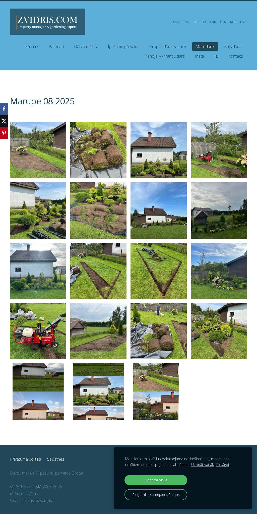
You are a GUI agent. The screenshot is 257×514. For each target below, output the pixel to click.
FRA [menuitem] (186, 22)
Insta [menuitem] (199, 56)
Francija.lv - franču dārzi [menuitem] (164, 56)
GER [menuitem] (223, 22)
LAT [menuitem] (195, 22)
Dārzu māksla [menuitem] (86, 46)
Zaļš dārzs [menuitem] (233, 46)
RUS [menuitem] (233, 22)
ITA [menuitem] (204, 22)
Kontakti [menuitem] (235, 56)
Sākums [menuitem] (32, 46)
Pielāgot (222, 464)
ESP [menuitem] (242, 22)
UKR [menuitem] (213, 22)
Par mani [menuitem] (57, 46)
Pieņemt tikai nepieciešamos (156, 494)
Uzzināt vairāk (202, 464)
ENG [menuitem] (176, 22)
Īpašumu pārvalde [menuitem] (124, 46)
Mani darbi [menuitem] (205, 46)
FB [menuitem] (216, 56)
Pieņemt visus (155, 480)
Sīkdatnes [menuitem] (55, 459)
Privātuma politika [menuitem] (25, 459)
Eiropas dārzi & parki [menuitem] (167, 46)
